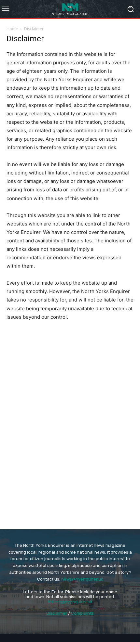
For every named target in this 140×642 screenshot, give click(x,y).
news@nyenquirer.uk (82, 579)
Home (12, 29)
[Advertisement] (70, 378)
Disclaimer (56, 613)
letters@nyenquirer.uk (70, 601)
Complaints (82, 613)
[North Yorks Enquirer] (70, 9)
